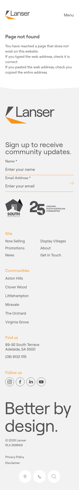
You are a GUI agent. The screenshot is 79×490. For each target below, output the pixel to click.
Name (11, 161)
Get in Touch (50, 255)
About (45, 248)
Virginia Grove (17, 322)
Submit (71, 183)
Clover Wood (16, 287)
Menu (69, 15)
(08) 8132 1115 (15, 357)
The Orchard (15, 313)
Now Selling (15, 241)
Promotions (15, 248)
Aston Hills (14, 278)
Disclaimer (12, 463)
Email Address (18, 178)
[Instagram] (9, 381)
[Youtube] (41, 381)
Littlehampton (17, 295)
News (9, 255)
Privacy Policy (14, 457)
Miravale (12, 304)
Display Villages (53, 241)
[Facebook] (20, 381)
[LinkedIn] (30, 381)
